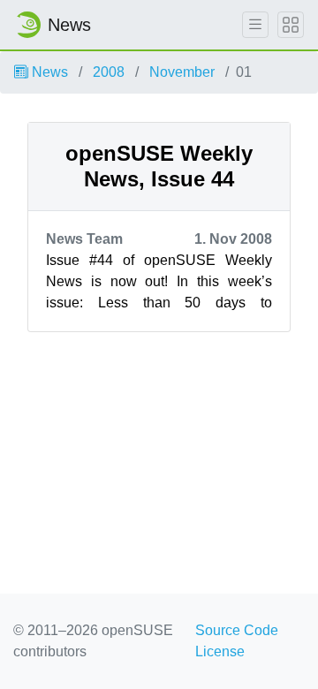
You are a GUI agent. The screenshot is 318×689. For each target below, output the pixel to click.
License (220, 651)
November (182, 72)
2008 (109, 72)
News (48, 72)
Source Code (236, 630)
